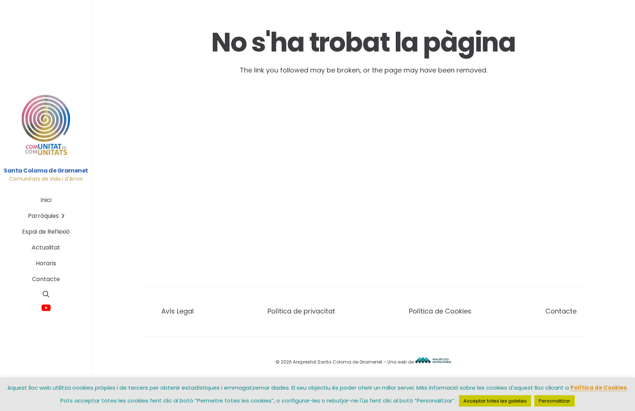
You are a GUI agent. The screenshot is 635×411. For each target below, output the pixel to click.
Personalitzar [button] (554, 400)
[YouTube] (46, 308)
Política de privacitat (301, 311)
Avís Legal (177, 311)
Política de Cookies (440, 311)
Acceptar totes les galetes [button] (495, 400)
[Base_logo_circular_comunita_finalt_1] (46, 125)
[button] (46, 294)
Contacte (561, 311)
